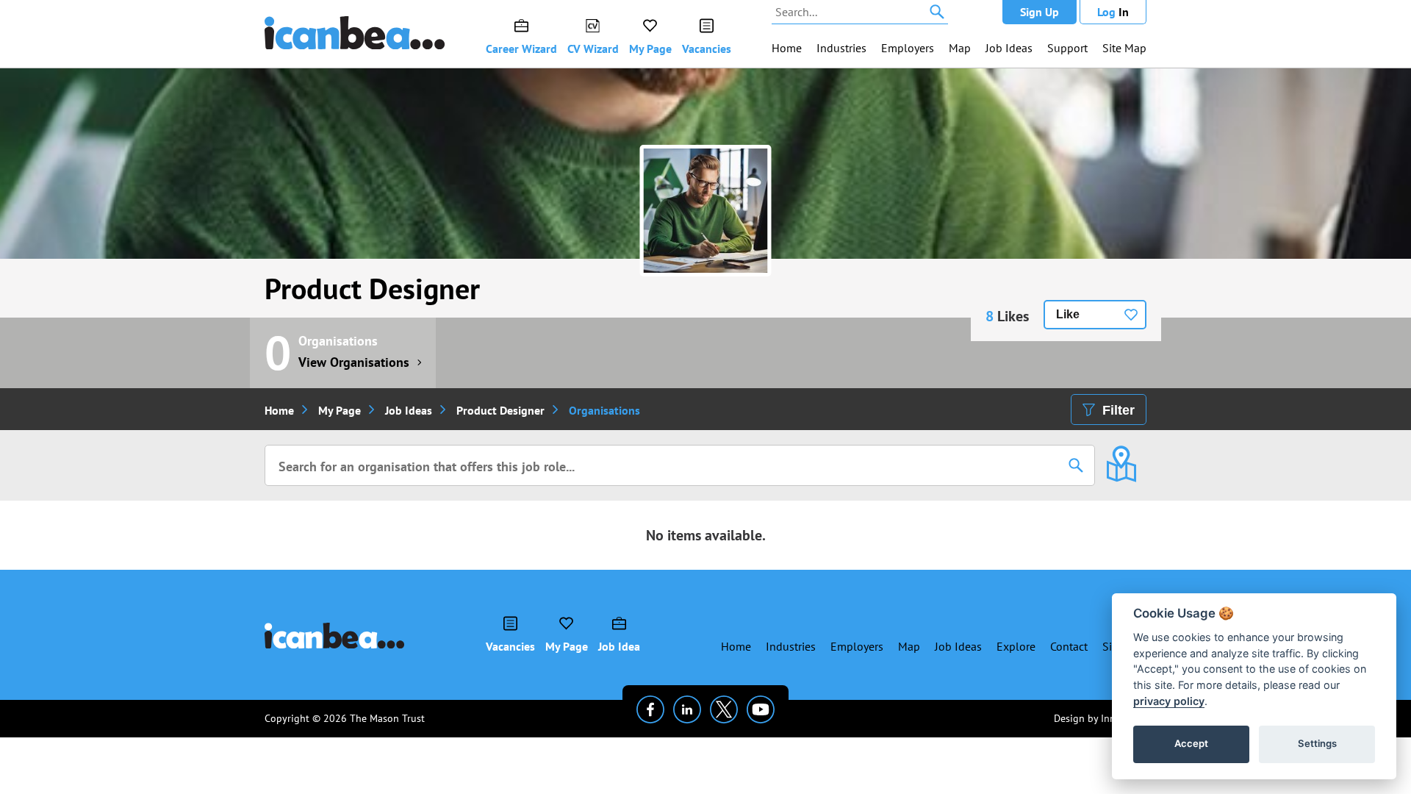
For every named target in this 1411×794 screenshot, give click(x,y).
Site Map (1124, 47)
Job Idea (619, 646)
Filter (1118, 410)
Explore (1016, 646)
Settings (1317, 743)
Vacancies (706, 48)
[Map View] (1121, 453)
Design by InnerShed (1100, 718)
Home (787, 47)
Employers (907, 47)
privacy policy (1168, 701)
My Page (650, 48)
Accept (1191, 743)
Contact (1069, 646)
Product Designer (372, 288)
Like (1068, 314)
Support (1067, 47)
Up (1039, 11)
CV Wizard (593, 48)
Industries (841, 47)
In (1113, 11)
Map (960, 47)
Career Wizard (521, 48)
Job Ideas (1009, 47)
